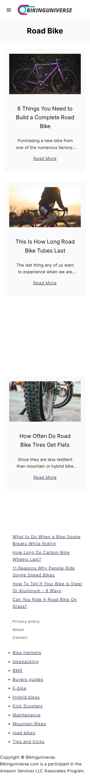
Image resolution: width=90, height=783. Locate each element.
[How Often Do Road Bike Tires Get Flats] (45, 401)
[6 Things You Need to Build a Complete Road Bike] (45, 74)
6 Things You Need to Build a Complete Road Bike (45, 117)
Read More (45, 159)
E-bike (20, 688)
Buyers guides (28, 679)
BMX (17, 670)
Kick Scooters (28, 706)
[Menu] (9, 10)
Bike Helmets (27, 652)
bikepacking (26, 661)
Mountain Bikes (29, 723)
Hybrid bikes (26, 697)
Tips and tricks (29, 741)
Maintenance (27, 715)
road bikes (24, 732)
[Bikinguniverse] (45, 9)
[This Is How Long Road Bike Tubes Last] (45, 207)
